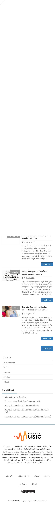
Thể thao (7, 377)
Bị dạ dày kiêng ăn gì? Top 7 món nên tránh (22, 401)
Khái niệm (7, 358)
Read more (47, 264)
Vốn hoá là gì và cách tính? (15, 397)
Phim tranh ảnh (9, 363)
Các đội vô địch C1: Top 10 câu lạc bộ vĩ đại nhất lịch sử (28, 416)
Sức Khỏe (7, 372)
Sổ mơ (6, 367)
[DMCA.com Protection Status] (27, 493)
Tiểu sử (6, 382)
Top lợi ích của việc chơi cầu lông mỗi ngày (22, 405)
